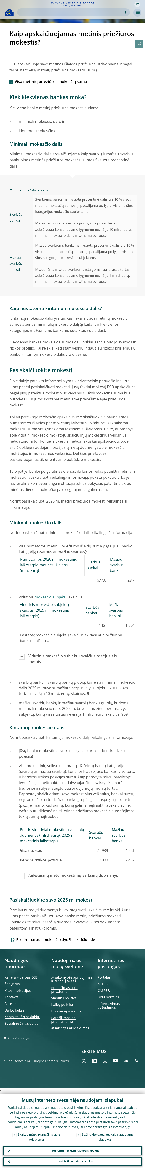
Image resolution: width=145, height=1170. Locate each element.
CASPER (104, 991)
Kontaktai (12, 997)
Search (125, 12)
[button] (137, 4)
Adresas (11, 1004)
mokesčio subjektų (51, 597)
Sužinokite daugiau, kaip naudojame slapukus (107, 1137)
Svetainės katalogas (18, 1038)
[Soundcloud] (126, 1060)
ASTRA (103, 984)
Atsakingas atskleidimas (70, 1028)
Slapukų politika (63, 998)
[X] (83, 1060)
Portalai (104, 977)
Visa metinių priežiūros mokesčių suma (51, 82)
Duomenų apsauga (66, 1011)
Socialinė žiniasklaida (21, 1023)
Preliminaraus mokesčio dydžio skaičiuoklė (55, 940)
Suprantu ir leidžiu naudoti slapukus (75, 1151)
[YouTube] (115, 1060)
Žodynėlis (12, 984)
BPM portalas (108, 997)
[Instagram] (105, 1060)
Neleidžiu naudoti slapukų (75, 1161)
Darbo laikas (14, 1010)
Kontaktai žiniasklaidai (22, 1017)
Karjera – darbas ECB (21, 977)
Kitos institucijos (18, 991)
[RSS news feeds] (136, 1060)
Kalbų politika (62, 1005)
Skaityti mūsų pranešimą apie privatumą (39, 1137)
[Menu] (137, 13)
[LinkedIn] (94, 1060)
